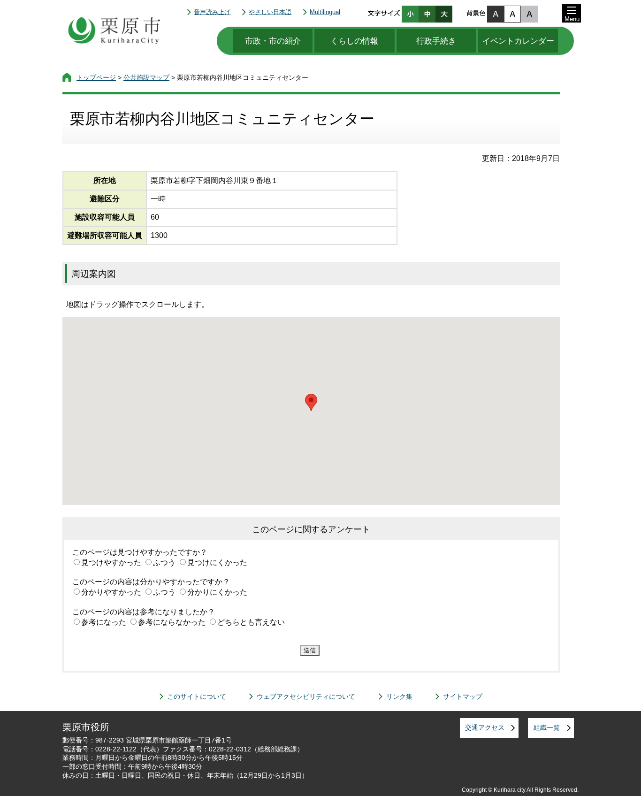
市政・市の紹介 (273, 41)
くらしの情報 (354, 41)
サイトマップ (462, 696)
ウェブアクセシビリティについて (306, 696)
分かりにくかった (217, 592)
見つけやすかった (111, 562)
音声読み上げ (212, 11)
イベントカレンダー (518, 41)
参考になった (103, 622)
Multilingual (325, 11)
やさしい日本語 (270, 11)
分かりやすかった (111, 592)
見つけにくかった (217, 562)
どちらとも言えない (251, 622)
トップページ (96, 77)
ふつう (164, 562)
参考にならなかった (172, 622)
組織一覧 (547, 727)
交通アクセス (484, 727)
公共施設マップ (146, 77)
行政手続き (436, 41)
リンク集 (399, 696)
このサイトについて (196, 696)
